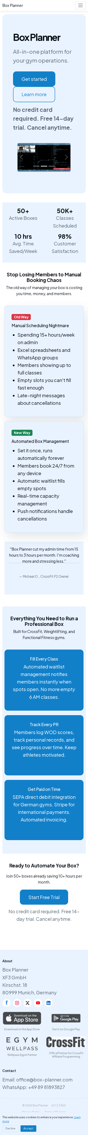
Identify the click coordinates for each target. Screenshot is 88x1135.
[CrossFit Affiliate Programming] (66, 1042)
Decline (10, 1128)
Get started (34, 79)
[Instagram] (17, 1003)
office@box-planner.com (44, 1079)
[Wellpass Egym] (22, 1043)
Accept (28, 1128)
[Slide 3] (51, 166)
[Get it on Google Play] (65, 1018)
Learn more (34, 94)
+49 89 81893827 (46, 1087)
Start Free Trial (44, 897)
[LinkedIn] (48, 1003)
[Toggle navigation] (80, 5)
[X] (27, 1003)
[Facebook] (6, 1003)
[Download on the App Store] (22, 1018)
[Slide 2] (44, 166)
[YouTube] (38, 1003)
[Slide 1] (36, 166)
